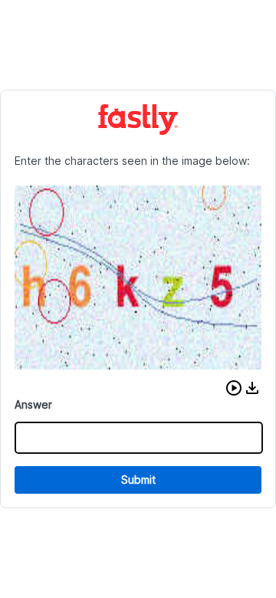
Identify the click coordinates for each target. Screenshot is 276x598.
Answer (33, 404)
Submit (138, 479)
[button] (234, 388)
